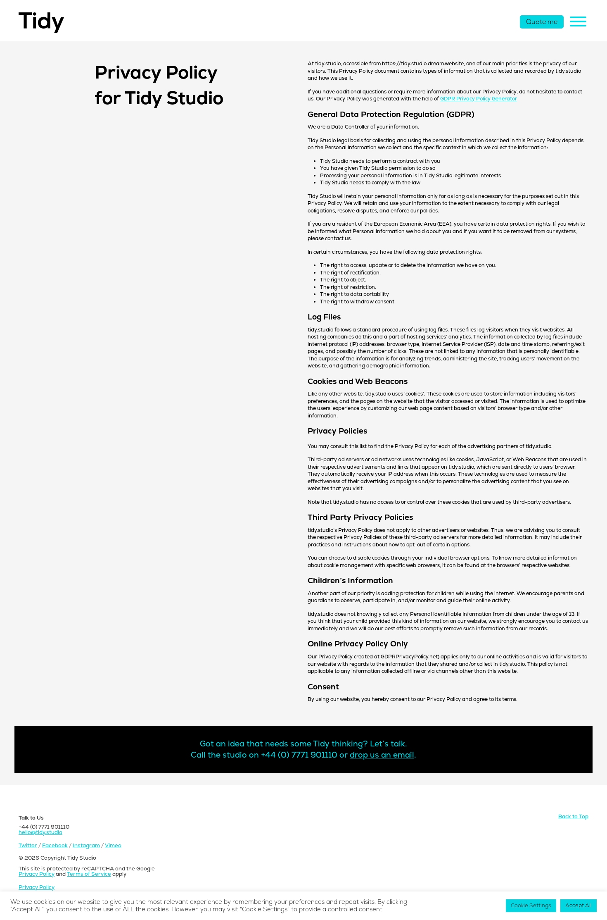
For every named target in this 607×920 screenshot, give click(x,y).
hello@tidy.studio (40, 832)
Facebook (55, 845)
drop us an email (382, 755)
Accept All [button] (578, 905)
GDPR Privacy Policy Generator (478, 98)
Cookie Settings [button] (531, 905)
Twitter (28, 845)
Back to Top (573, 817)
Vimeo (113, 845)
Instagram (86, 845)
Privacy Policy (37, 874)
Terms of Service (89, 874)
